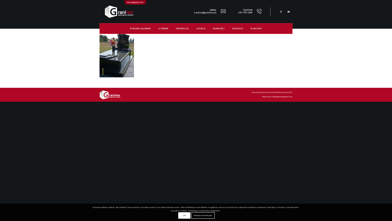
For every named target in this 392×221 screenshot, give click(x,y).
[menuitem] (140, 28)
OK (184, 215)
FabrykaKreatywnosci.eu (282, 96)
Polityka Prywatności (203, 215)
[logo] (123, 11)
